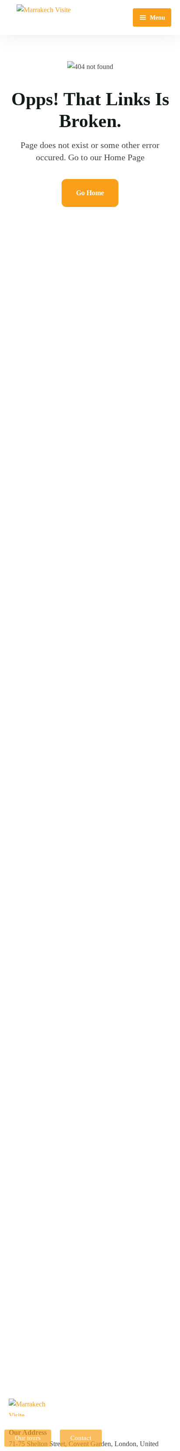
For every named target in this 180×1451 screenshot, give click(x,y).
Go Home (90, 192)
